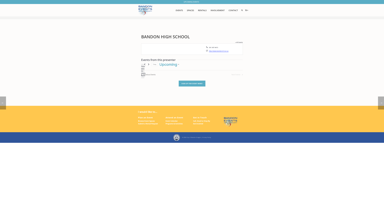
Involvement (218, 10)
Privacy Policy (206, 137)
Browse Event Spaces (146, 121)
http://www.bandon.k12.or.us (218, 51)
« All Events (239, 42)
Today (154, 64)
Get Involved (198, 124)
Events (179, 10)
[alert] (142, 71)
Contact (233, 10)
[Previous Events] (145, 64)
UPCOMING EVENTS (191, 2)
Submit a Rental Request (148, 124)
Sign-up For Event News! (192, 83)
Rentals (202, 10)
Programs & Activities (174, 124)
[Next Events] (148, 64)
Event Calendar (172, 121)
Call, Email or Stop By (201, 121)
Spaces (190, 10)
